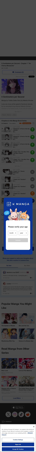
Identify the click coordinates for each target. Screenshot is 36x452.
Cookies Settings (18, 440)
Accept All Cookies (17, 449)
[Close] (34, 427)
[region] (18, 438)
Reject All (18, 444)
